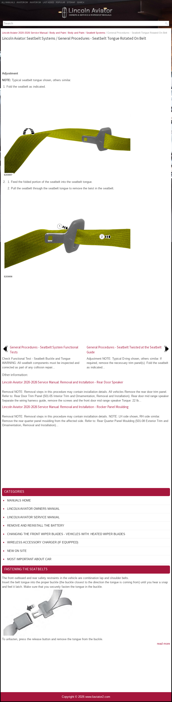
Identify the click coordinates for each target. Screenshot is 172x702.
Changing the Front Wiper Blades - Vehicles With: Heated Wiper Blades (66, 534)
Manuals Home (19, 500)
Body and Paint (57, 32)
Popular (60, 2)
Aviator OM (22, 2)
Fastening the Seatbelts (25, 569)
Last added (48, 2)
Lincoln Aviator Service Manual (33, 517)
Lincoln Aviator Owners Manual (33, 508)
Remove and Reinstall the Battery (35, 525)
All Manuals (8, 2)
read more (163, 643)
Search (80, 2)
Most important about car (29, 559)
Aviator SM (35, 2)
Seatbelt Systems (95, 32)
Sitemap (71, 2)
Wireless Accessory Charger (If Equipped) (42, 542)
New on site (17, 551)
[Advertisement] (86, 55)
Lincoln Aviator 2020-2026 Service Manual (24, 32)
